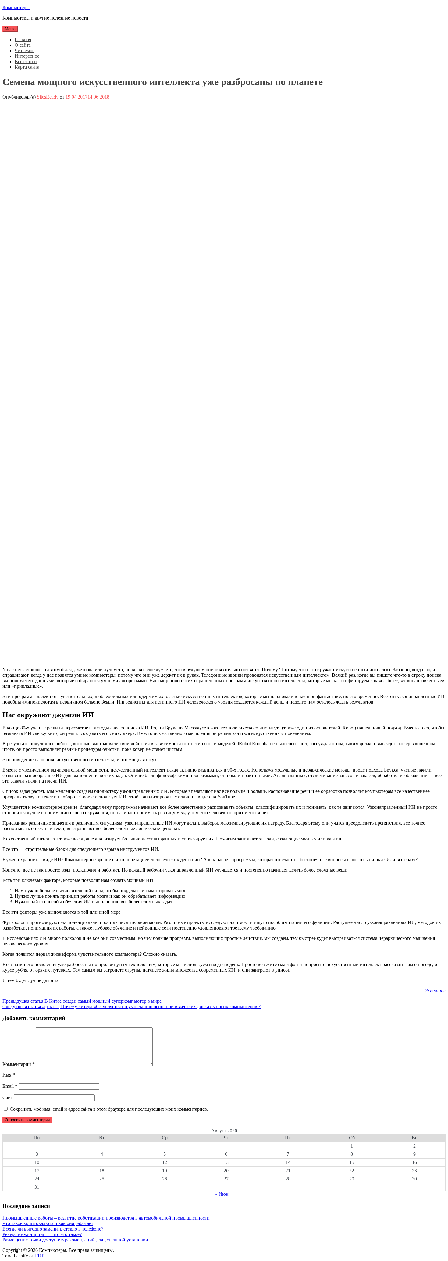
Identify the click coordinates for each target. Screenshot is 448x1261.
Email (9, 1086)
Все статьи (26, 61)
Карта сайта (27, 67)
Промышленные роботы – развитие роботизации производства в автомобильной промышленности (106, 1217)
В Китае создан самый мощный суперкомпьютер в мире (82, 1001)
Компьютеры (16, 7)
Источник (435, 990)
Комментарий (18, 1064)
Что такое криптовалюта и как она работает (47, 1223)
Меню (10, 29)
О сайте (23, 45)
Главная (23, 39)
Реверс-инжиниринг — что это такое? (42, 1234)
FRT (39, 1255)
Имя (8, 1074)
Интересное (27, 56)
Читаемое (24, 50)
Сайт (7, 1097)
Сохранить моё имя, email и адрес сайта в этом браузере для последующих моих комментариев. (109, 1109)
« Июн (222, 1194)
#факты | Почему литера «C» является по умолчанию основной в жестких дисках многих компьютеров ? (131, 1006)
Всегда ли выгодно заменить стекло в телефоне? (52, 1228)
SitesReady (48, 96)
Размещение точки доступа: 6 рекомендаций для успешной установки (75, 1239)
